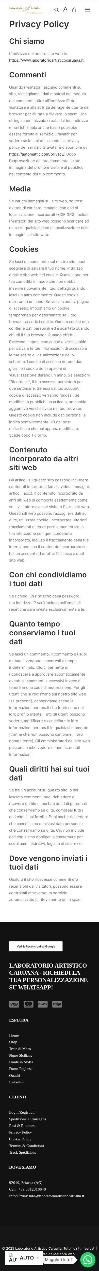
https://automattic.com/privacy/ (36, 154)
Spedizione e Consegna (27, 1119)
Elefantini (16, 1082)
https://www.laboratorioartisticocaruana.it (46, 60)
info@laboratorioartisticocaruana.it (56, 1196)
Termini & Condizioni (26, 1146)
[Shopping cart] (71, 9)
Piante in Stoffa (21, 1062)
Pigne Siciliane (20, 1055)
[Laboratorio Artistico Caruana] (25, 10)
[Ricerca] (54, 9)
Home (14, 1035)
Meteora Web (64, 1254)
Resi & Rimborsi (22, 1126)
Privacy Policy (20, 1132)
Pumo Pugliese (20, 1069)
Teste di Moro (20, 1049)
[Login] (63, 9)
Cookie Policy (20, 1139)
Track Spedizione (23, 1152)
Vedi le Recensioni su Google (36, 946)
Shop (13, 1042)
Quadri (14, 1075)
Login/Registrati (22, 1112)
